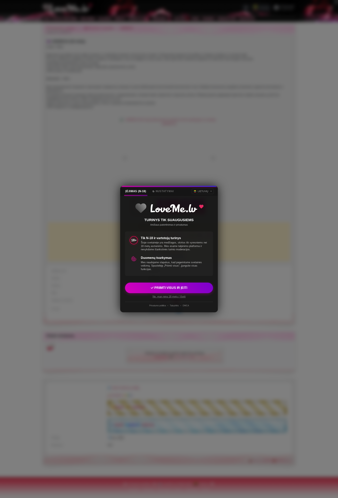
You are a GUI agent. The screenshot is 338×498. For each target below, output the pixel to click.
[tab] (135, 191)
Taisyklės (174, 305)
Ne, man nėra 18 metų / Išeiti (169, 296)
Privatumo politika (157, 305)
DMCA (186, 305)
